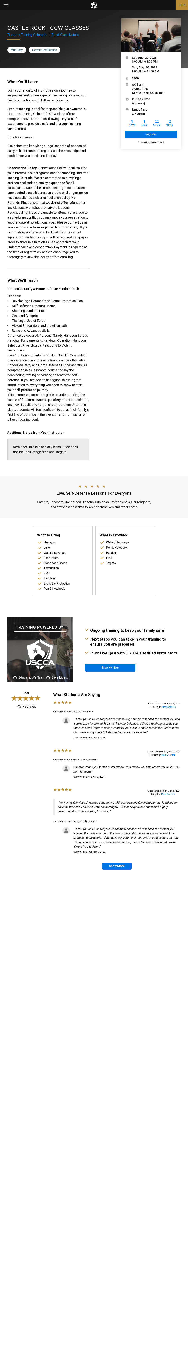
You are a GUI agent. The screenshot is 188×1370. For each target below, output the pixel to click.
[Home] (94, 5)
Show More (117, 866)
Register (150, 134)
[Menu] (6, 5)
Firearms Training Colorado (26, 35)
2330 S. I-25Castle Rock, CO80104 (147, 89)
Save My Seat (110, 667)
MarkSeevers (169, 707)
